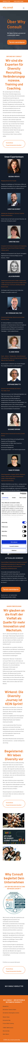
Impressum (13, 1044)
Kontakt (6, 1044)
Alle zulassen (14, 542)
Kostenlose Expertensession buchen (13, 144)
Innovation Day (6, 1020)
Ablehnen (14, 550)
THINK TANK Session (8, 1027)
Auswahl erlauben (14, 546)
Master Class (6, 1017)
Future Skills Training (8, 1023)
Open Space (6, 1034)
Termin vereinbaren (17, 42)
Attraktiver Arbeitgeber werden (11, 1012)
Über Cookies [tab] (22, 497)
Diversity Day (6, 1031)
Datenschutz (20, 1044)
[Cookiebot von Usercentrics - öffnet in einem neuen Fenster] (20, 494)
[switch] (24, 527)
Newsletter (6, 1006)
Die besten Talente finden (9, 1009)
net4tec (22, 1039)
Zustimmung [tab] (5, 497)
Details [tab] (14, 497)
